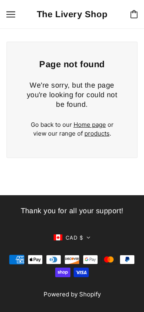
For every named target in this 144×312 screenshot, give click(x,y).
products (97, 133)
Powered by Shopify (72, 294)
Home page (90, 124)
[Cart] (134, 14)
